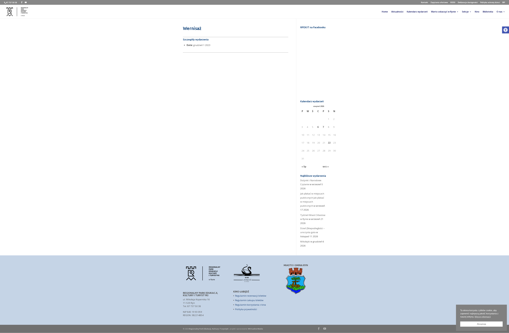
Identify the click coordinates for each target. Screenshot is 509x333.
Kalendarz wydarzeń (417, 12)
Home (385, 12)
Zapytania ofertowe (439, 2)
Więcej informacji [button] (483, 317)
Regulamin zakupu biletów (249, 300)
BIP (503, 2)
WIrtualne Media (255, 329)
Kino (477, 12)
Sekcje (465, 12)
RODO (452, 2)
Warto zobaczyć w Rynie (443, 12)
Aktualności (397, 12)
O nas (499, 12)
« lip (304, 166)
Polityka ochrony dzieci (490, 2)
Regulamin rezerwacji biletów (250, 295)
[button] (505, 29)
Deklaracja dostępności (468, 2)
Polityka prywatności (246, 309)
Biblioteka (488, 12)
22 (329, 142)
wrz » (326, 166)
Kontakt (424, 2)
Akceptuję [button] (481, 324)
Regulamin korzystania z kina (250, 304)
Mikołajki (305, 241)
